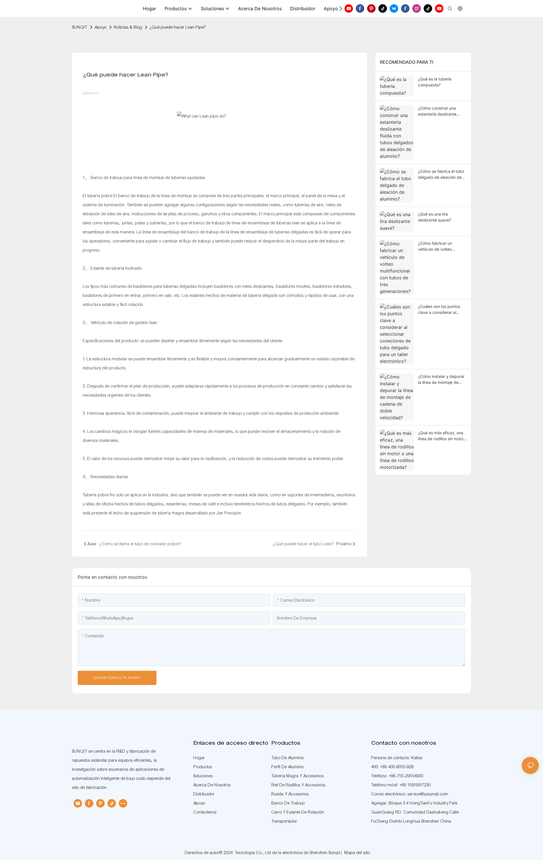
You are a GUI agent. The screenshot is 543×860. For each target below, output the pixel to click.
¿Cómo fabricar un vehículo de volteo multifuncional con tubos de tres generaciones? (440, 246)
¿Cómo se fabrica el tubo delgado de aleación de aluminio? (441, 174)
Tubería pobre (96, 494)
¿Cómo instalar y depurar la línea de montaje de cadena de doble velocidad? (441, 379)
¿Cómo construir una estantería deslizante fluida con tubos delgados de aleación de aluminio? (442, 111)
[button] (340, 8)
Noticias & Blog (128, 27)
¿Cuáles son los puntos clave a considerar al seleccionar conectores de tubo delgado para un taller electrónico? (442, 309)
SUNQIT (79, 27)
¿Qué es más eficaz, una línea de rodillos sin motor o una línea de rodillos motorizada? (441, 436)
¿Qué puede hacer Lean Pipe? (178, 27)
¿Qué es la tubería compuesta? (434, 81)
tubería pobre (100, 195)
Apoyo (101, 27)
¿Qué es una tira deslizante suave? (434, 217)
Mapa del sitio (357, 852)
